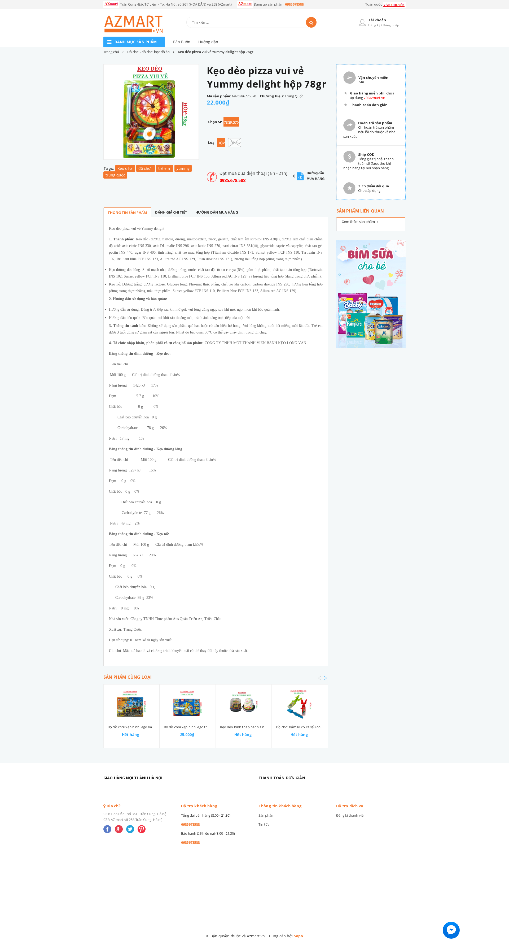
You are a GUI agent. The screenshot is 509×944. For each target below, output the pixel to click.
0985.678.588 (232, 180)
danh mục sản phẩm (136, 41)
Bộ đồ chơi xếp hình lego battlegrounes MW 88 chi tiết (151, 727)
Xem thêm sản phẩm (359, 221)
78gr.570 (231, 122)
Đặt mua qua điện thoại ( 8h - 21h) (253, 173)
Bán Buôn (181, 41)
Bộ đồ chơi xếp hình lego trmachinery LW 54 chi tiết (205, 727)
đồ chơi (145, 168)
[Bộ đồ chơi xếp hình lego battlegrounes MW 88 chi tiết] (131, 704)
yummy (183, 168)
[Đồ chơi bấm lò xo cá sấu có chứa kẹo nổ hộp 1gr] (300, 704)
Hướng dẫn (208, 41)
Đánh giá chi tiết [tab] (171, 212)
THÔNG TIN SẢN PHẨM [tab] (127, 212)
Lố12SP (235, 143)
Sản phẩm (266, 815)
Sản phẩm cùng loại (127, 677)
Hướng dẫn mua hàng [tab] (216, 212)
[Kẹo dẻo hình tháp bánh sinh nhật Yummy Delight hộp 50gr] (244, 704)
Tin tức (263, 824)
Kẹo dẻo (125, 168)
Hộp (221, 143)
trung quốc (115, 174)
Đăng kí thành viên (351, 815)
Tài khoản (377, 20)
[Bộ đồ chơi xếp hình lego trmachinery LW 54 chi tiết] (188, 704)
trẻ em (164, 168)
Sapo (298, 935)
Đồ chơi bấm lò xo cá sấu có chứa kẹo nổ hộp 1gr (315, 727)
